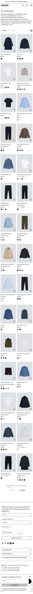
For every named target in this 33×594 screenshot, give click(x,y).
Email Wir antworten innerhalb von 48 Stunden (16, 565)
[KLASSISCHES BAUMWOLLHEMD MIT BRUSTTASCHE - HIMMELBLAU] (8, 283)
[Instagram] (3, 543)
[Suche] (23, 5)
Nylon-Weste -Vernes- (22, 325)
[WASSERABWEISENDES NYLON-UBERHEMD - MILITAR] (24, 133)
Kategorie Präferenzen (8, 519)
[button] (28, 30)
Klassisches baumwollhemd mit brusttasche (7, 295)
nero (1, 59)
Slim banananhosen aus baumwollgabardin (6, 145)
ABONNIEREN (14, 585)
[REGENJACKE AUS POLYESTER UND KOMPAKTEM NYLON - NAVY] (24, 462)
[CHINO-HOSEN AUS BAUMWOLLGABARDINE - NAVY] (8, 192)
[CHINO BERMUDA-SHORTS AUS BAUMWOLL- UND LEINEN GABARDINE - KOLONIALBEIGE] (24, 72)
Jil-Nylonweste (4, 353)
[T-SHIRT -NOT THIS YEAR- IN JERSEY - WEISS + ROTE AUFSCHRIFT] (24, 163)
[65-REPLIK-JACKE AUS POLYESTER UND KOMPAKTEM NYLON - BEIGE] (8, 253)
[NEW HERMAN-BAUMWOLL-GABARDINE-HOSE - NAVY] (24, 192)
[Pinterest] (8, 543)
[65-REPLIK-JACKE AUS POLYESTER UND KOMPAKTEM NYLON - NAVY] (24, 401)
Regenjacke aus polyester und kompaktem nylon (24, 474)
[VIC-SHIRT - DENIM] (8, 314)
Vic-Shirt (2, 325)
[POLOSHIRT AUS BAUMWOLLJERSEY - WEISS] (24, 342)
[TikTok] (10, 543)
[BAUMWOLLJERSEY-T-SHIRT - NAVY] (8, 102)
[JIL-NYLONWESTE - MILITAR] (8, 342)
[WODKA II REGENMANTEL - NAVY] (8, 43)
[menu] (31, 5)
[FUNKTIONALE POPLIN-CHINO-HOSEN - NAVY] (24, 283)
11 (19, 490)
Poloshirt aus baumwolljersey (23, 353)
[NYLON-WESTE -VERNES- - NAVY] (24, 314)
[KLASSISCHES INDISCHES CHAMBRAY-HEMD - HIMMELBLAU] (24, 102)
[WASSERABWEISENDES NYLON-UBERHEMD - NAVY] (8, 432)
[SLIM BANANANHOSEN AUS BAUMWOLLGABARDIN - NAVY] (8, 133)
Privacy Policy (6, 527)
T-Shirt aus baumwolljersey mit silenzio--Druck (7, 413)
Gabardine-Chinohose (5, 473)
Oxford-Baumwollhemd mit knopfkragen (23, 444)
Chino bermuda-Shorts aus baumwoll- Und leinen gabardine (24, 84)
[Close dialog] (27, 577)
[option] (16, 1)
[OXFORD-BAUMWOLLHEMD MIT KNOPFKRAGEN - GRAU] (24, 432)
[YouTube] (13, 543)
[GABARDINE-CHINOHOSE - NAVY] (8, 462)
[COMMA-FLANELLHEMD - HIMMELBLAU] (8, 163)
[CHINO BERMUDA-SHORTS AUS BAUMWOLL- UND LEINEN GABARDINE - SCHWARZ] (8, 371)
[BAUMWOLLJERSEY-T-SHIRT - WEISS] (8, 72)
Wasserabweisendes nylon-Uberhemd (23, 145)
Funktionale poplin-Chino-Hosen (24, 294)
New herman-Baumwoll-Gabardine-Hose (22, 204)
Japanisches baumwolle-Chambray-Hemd (6, 234)
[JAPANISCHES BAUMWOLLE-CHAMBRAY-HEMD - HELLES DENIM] (8, 222)
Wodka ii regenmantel (5, 54)
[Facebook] (5, 543)
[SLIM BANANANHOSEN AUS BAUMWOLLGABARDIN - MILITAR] (24, 222)
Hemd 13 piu (20, 54)
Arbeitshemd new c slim (22, 382)
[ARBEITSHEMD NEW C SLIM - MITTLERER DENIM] (24, 371)
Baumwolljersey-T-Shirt (6, 83)
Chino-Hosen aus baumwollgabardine (5, 204)
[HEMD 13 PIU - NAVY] (24, 43)
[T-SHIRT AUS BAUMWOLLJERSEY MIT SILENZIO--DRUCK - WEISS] (8, 401)
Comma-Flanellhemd (5, 174)
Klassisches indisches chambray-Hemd (24, 114)
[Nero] (18, 59)
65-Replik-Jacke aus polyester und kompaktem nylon (7, 265)
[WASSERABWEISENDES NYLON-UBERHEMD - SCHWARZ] (24, 253)
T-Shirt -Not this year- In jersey (24, 174)
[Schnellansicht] (14, 50)
